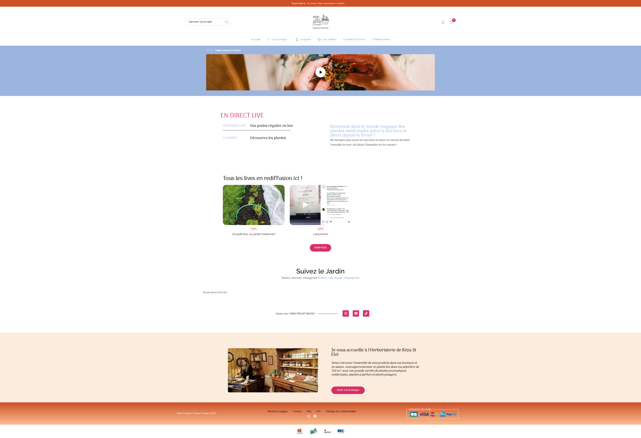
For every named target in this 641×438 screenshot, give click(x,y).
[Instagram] (346, 313)
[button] (320, 248)
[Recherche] (226, 22)
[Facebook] (356, 313)
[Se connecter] (443, 22)
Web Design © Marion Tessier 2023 (196, 413)
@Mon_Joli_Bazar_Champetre (339, 278)
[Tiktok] (366, 313)
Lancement (320, 234)
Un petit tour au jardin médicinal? (253, 234)
